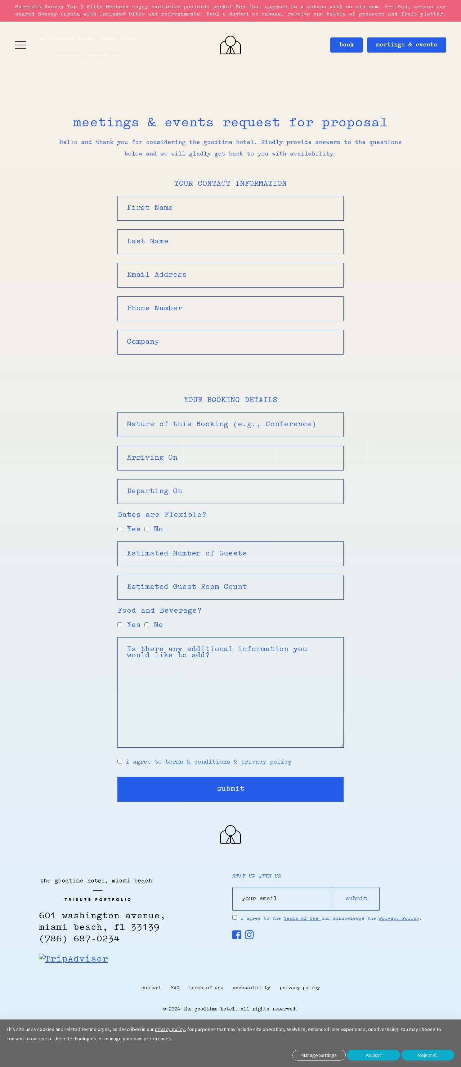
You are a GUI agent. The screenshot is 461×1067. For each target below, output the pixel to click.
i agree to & (206, 762)
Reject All (428, 1055)
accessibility (251, 988)
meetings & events (406, 45)
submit (231, 789)
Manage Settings (319, 1055)
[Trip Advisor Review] (73, 959)
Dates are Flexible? (161, 515)
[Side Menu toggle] (20, 45)
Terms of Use (302, 918)
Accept (373, 1055)
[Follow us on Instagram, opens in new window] (249, 937)
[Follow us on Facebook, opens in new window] (236, 937)
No (156, 530)
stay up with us (256, 877)
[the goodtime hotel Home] (230, 842)
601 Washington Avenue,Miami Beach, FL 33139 (102, 922)
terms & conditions (197, 762)
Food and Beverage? (159, 611)
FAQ (175, 988)
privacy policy (266, 762)
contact (151, 988)
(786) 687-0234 (79, 939)
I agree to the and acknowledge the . (331, 918)
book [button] (346, 45)
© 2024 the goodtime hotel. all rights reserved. (230, 1009)
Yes (131, 530)
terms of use (206, 988)
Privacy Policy (399, 918)
